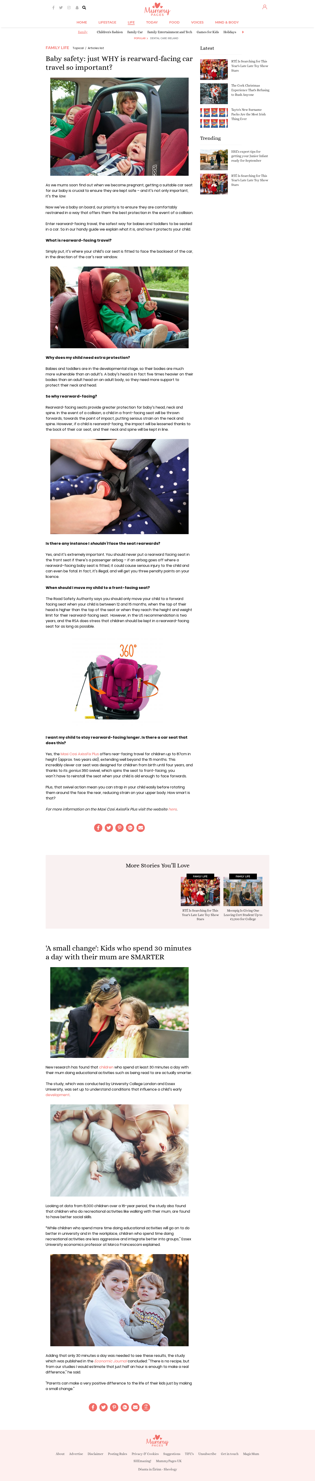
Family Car (135, 32)
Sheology (170, 1469)
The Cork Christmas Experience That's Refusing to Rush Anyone (250, 90)
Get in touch (229, 1454)
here (172, 809)
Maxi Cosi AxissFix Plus (80, 754)
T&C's (189, 1454)
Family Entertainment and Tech (169, 32)
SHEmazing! (142, 1461)
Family (83, 32)
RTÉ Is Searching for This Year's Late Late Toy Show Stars (249, 65)
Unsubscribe (207, 1454)
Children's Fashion (110, 32)
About (60, 1454)
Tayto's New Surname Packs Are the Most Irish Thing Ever (248, 114)
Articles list (96, 48)
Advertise (76, 1454)
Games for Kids (208, 32)
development (58, 1095)
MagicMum (251, 1454)
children (106, 1067)
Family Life (57, 48)
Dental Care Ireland (164, 38)
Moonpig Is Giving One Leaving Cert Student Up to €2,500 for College (243, 915)
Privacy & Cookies (145, 1454)
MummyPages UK (169, 1461)
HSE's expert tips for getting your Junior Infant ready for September (249, 156)
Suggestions (171, 1454)
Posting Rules (117, 1454)
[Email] (141, 828)
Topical (78, 48)
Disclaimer (95, 1454)
